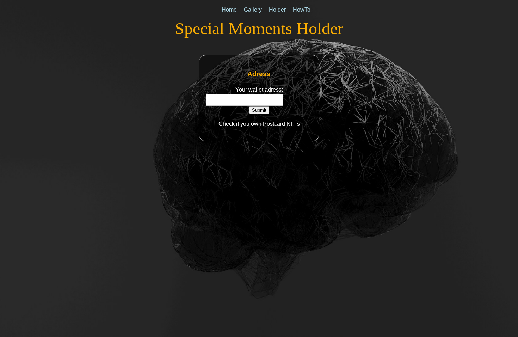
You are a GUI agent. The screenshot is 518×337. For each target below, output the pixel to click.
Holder (277, 10)
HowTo (301, 10)
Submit (259, 110)
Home (229, 10)
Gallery (253, 10)
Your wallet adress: (259, 90)
